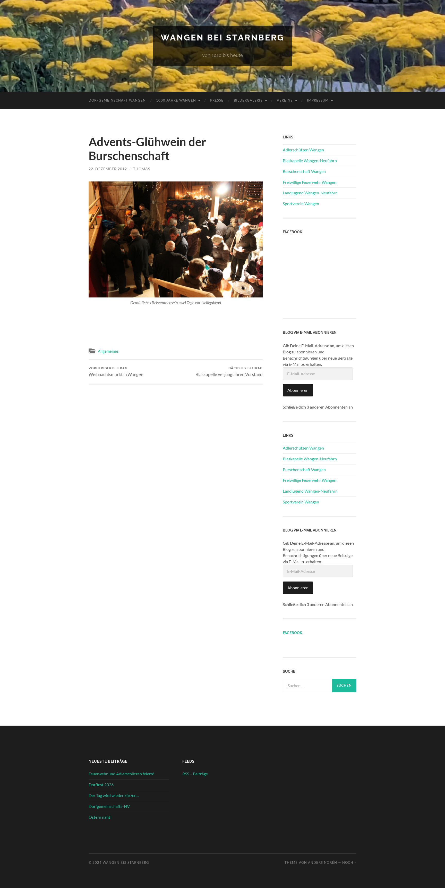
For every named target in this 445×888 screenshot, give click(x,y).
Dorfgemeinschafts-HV (109, 806)
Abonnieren (298, 390)
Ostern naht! (100, 817)
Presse (217, 100)
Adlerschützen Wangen (303, 149)
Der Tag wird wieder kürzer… (114, 795)
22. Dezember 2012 (108, 169)
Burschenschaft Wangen (304, 171)
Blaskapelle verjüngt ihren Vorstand (229, 371)
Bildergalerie (248, 100)
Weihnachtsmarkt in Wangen (116, 371)
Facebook (292, 632)
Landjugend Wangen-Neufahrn (310, 192)
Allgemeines (108, 351)
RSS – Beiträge (195, 773)
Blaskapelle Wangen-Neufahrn (310, 160)
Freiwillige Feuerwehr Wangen (309, 182)
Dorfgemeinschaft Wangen (117, 100)
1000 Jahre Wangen (176, 100)
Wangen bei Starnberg (222, 37)
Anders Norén (322, 862)
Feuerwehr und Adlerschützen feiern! (121, 773)
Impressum (318, 100)
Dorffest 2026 (101, 784)
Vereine (285, 100)
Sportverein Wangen (301, 203)
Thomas (141, 169)
